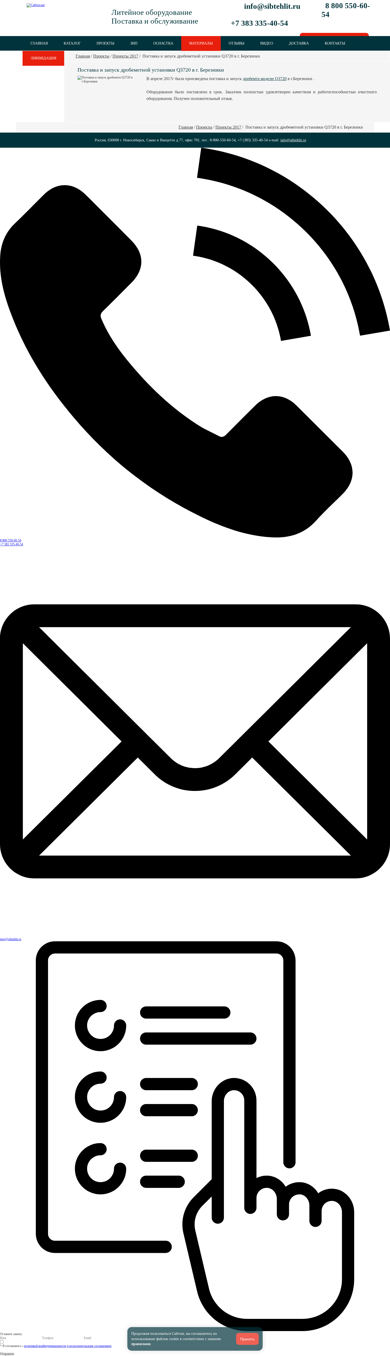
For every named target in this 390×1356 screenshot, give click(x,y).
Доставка (299, 43)
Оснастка (163, 43)
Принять (247, 1339)
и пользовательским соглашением (89, 1346)
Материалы (201, 43)
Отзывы (236, 43)
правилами (140, 1344)
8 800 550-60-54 (10, 540)
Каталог (72, 43)
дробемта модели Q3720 (265, 78)
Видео (266, 43)
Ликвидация (43, 58)
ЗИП (133, 43)
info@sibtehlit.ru (272, 6)
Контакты (335, 43)
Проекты (105, 43)
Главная (39, 43)
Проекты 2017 (125, 56)
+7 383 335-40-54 (11, 544)
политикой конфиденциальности (45, 1346)
